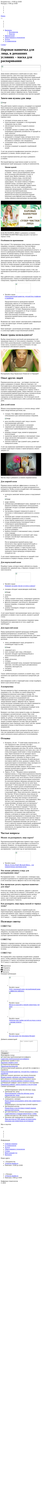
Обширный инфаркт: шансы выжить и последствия (19, 1084)
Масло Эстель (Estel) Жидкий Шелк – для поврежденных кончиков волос (19, 866)
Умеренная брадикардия (9, 1066)
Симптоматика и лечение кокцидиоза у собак (21, 1113)
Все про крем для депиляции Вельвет (22, 1036)
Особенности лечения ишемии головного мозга (17, 1081)
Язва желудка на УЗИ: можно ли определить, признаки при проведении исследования (20, 1120)
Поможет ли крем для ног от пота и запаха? (20, 586)
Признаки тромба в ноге (9, 1062)
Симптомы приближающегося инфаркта (15, 1059)
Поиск (3, 16)
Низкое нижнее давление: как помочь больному (17, 1077)
